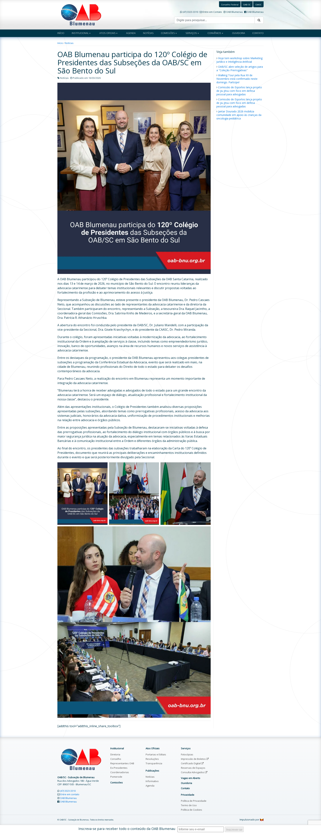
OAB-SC (247, 4)
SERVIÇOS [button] (191, 33)
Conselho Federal (230, 4)
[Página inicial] (81, 14)
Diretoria (115, 754)
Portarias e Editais (156, 754)
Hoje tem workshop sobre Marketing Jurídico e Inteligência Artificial (239, 59)
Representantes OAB (122, 763)
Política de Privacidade (193, 800)
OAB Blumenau (234, 12)
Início (60, 43)
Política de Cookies (191, 809)
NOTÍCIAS (148, 33)
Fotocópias (187, 754)
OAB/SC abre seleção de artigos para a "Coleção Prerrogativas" (239, 68)
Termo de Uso (189, 805)
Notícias (69, 43)
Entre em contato (69, 794)
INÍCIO (60, 33)
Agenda (150, 785)
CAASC (258, 4)
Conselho (115, 759)
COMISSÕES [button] (168, 33)
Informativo (152, 781)
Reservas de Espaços (193, 767)
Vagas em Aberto (190, 778)
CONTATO (258, 33)
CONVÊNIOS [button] (214, 33)
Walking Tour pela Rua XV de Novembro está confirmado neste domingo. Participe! (236, 78)
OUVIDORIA (238, 33)
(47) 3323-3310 (190, 12)
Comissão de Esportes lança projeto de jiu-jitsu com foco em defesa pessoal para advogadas (239, 90)
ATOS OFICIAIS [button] (107, 33)
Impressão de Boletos (193, 759)
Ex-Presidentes (118, 767)
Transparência (154, 763)
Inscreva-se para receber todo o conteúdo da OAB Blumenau (126, 828)
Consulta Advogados (193, 772)
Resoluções (152, 759)
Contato (185, 788)
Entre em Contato (212, 12)
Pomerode (116, 776)
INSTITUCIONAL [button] (80, 33)
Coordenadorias (119, 772)
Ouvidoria (186, 783)
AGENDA (131, 33)
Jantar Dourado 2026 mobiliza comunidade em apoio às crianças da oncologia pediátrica (238, 115)
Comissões (116, 782)
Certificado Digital (191, 763)
